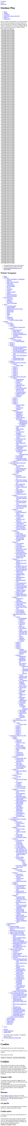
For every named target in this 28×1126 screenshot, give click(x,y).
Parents (5, 304)
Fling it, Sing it (19, 485)
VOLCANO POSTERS (19, 441)
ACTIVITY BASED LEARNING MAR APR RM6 (21, 907)
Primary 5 (12, 344)
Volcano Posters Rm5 (21, 585)
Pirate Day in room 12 (21, 479)
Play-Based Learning (21, 837)
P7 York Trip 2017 (20, 605)
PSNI (17, 472)
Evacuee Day (19, 874)
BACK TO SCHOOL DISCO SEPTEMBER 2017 (20, 941)
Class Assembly (20, 543)
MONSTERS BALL (21, 990)
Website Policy (7, 1032)
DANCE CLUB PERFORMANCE (21, 969)
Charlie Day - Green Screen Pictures (21, 523)
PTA (8, 316)
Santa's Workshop (17, 337)
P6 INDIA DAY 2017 (21, 566)
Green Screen (19, 533)
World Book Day (17, 330)
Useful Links (10, 318)
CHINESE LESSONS (21, 460)
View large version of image (8, 30)
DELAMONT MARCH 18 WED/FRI (19, 805)
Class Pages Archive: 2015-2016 (18, 376)
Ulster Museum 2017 (21, 583)
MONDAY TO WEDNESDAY (23, 421)
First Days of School (21, 494)
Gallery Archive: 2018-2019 (17, 932)
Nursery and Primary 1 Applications (15, 279)
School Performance (12, 294)
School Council (10, 1018)
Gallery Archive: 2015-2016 (20, 959)
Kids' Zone (9, 1024)
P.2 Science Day (20, 840)
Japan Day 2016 (20, 584)
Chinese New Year (20, 786)
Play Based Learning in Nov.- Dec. (21, 866)
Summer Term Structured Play (20, 760)
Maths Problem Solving (20, 429)
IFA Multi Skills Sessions (20, 540)
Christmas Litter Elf (21, 392)
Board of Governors (12, 296)
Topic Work (19, 547)
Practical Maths (20, 768)
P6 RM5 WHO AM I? (18, 359)
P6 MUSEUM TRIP (21, 458)
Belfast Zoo (19, 395)
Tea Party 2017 (17, 950)
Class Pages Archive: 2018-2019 (18, 819)
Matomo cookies (9, 1095)
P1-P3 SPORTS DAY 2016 (20, 995)
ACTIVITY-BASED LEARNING (21, 450)
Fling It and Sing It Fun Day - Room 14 (21, 528)
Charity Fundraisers (21, 535)
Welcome (9, 280)
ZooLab (18, 382)
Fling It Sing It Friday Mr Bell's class (21, 549)
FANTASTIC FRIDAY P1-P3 (20, 975)
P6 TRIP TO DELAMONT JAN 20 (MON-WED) (20, 350)
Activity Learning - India (23, 675)
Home (5, 11)
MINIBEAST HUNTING (19, 412)
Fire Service (19, 383)
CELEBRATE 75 (11, 923)
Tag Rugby (19, 544)
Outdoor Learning (14, 926)
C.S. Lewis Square (20, 788)
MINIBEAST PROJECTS (19, 415)
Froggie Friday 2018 (21, 758)
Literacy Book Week (21, 881)
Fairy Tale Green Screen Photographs (21, 766)
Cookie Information (8, 1030)
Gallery (8, 925)
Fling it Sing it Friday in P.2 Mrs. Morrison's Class (21, 498)
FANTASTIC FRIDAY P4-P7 (20, 972)
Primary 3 (12, 338)
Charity (8, 314)
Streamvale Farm (20, 385)
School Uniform (11, 307)
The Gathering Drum (21, 388)
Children (6, 13)
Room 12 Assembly (21, 748)
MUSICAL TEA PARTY (19, 997)
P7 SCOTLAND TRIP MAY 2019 (20, 897)
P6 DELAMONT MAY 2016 (20, 418)
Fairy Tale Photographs (19, 763)
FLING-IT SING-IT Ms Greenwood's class (21, 568)
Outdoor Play (7, 19)
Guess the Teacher (17, 953)
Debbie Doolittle (17, 340)
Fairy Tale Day (20, 508)
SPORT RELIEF (20, 978)
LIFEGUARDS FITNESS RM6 (20, 910)
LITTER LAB (19, 977)
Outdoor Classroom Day (19, 327)
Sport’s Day (19, 740)
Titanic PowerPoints (21, 602)
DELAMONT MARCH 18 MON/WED (19, 809)
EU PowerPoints (20, 611)
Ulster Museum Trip (21, 885)
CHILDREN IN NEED (19, 1014)
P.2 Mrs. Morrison (20, 847)
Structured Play (20, 754)
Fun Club (18, 776)
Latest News (10, 299)
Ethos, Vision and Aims (12, 282)
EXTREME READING (19, 980)
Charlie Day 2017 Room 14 (20, 520)
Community (10, 317)
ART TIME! (19, 457)
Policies (9, 293)
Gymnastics (19, 511)
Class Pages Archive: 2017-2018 (18, 735)
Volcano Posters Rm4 (21, 587)
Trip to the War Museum (20, 876)
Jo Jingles (18, 396)
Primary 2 (12, 328)
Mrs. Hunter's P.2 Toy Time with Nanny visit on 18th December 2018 (21, 853)
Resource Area (19, 755)
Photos (18, 532)
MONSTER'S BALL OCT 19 (17, 930)
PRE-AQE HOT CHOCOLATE (20, 918)
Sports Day (19, 475)
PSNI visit (18, 386)
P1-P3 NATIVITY (20, 985)
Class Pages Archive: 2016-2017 (12, 16)
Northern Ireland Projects (23, 650)
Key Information (11, 286)
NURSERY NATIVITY (19, 983)
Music (8, 313)
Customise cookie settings (19, 1057)
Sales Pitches (19, 601)
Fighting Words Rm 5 (21, 595)
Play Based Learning (24, 863)
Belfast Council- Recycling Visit (20, 390)
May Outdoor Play (20, 484)
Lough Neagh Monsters (19, 408)
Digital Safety (10, 311)
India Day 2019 (20, 891)
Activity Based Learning (19, 517)
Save (14, 1124)
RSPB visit (19, 381)
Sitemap (6, 1029)
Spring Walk (19, 489)
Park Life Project (20, 546)
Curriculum (9, 289)
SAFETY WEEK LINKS (16, 320)
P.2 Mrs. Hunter (20, 846)
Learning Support (11, 292)
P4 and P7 (15, 951)
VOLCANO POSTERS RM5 (20, 815)
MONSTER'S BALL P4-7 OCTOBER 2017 (19, 947)
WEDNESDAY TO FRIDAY (23, 424)
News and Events (8, 297)
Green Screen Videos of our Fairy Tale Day (21, 506)
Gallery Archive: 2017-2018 (17, 933)
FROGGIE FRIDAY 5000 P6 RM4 (21, 801)
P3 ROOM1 (19, 870)
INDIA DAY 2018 (20, 796)
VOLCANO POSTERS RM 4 (20, 812)
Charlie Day (19, 773)
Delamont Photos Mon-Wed (20, 578)
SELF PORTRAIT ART (22, 695)
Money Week (16, 331)
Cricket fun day (20, 609)
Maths (17, 749)
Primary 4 (12, 342)
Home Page (3, 4)
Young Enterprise (20, 552)
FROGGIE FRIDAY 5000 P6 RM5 (21, 798)
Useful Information (11, 306)
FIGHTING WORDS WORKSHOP (21, 446)
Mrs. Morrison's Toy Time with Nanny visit (21, 849)
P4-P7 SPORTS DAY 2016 (20, 994)
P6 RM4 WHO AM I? (18, 358)
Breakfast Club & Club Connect (15, 308)
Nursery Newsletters (12, 303)
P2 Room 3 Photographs (19, 842)
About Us (6, 277)
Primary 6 (12, 345)
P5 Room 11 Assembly (19, 783)
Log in (2, 2)
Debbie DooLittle (20, 826)
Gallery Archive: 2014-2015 (20, 991)
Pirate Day (18, 741)
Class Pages (7, 14)
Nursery (9, 290)
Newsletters (10, 301)
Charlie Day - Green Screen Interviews (21, 525)
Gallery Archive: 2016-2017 (17, 949)
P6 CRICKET (19, 455)
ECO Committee (11, 1019)
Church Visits (19, 604)
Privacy (9, 287)
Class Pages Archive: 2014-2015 (18, 362)
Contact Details (10, 284)
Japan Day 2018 (20, 886)
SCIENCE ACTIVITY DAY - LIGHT (21, 436)
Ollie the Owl (10, 1021)
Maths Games (19, 593)
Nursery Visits (19, 365)
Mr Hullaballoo (20, 379)
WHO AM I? (19, 448)
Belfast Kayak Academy (19, 599)
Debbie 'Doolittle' (20, 393)
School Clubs (10, 310)
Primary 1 (6, 17)
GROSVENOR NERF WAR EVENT (21, 915)
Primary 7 (12, 361)
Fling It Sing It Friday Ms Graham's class (21, 554)
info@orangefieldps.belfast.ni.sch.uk (13, 268)
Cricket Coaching (20, 591)
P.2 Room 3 (22, 860)
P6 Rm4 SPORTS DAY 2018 (20, 794)
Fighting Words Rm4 (21, 594)
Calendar (9, 300)
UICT (17, 751)
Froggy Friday (19, 745)
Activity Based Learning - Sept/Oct (21, 589)
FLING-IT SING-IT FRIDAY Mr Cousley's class (21, 572)
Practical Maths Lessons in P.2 (20, 857)
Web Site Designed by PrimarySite (12, 1037)
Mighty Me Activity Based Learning (21, 537)
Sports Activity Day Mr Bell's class (21, 556)
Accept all (9, 1057)
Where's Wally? (20, 515)
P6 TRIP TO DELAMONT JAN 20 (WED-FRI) (20, 347)
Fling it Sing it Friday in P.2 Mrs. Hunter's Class (21, 502)
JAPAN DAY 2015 (21, 439)
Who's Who (10, 283)
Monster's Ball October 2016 (20, 956)
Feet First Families (20, 747)
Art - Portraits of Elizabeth (20, 432)
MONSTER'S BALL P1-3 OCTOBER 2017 (19, 944)
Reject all (3, 1057)
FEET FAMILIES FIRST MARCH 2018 (19, 938)
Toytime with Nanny (18, 333)
